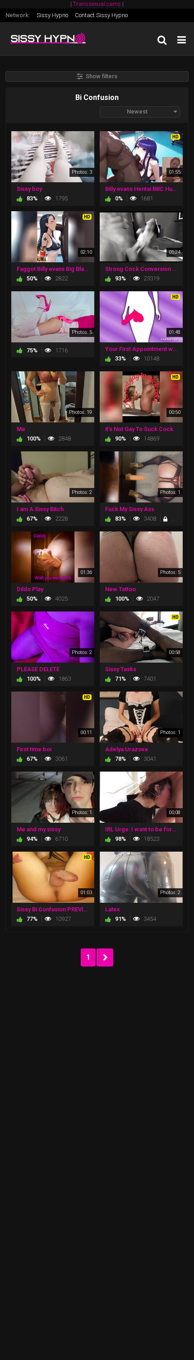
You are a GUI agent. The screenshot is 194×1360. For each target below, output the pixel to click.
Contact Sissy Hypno (101, 15)
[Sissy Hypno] (50, 38)
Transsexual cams (97, 3)
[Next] (105, 957)
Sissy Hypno (52, 15)
